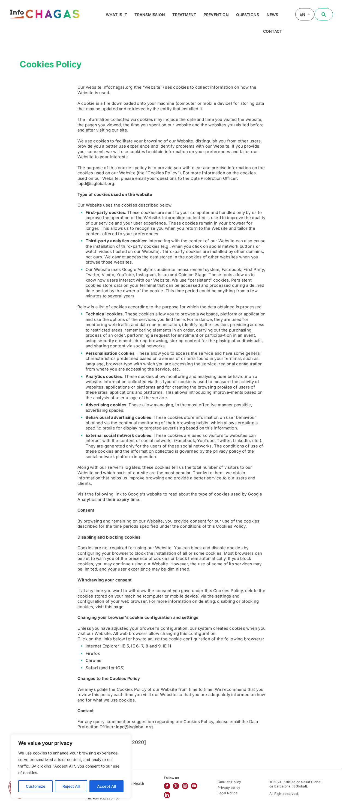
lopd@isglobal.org (95, 183)
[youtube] (194, 786)
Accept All (106, 786)
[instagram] (185, 786)
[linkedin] (167, 795)
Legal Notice (228, 793)
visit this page (109, 606)
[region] (71, 766)
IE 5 (125, 646)
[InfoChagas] (44, 8)
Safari (92, 667)
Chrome (93, 660)
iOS (119, 667)
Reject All (71, 786)
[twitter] (176, 786)
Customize (35, 786)
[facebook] (167, 786)
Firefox (93, 653)
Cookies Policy (229, 782)
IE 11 (167, 646)
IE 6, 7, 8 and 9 (146, 646)
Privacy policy (229, 788)
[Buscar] (323, 14)
